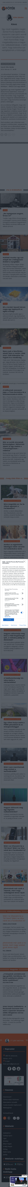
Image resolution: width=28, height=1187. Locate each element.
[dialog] (14, 593)
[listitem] (14, 590)
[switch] (22, 593)
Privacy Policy (22, 625)
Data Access (14, 625)
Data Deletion (5, 625)
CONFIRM (8, 619)
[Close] (24, 562)
